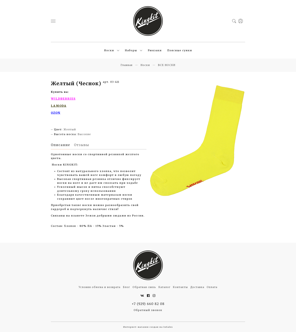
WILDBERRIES (63, 99)
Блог (126, 287)
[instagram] (154, 296)
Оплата (212, 287)
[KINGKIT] (148, 21)
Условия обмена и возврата (99, 287)
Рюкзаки (155, 50)
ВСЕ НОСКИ (166, 65)
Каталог (164, 287)
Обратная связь (144, 287)
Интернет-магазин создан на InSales (148, 327)
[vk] (142, 296)
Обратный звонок (148, 310)
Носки (109, 50)
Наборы (131, 50)
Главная (127, 65)
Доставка (197, 287)
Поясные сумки (179, 50)
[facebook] (148, 296)
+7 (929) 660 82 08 (148, 304)
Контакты (180, 287)
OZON (55, 113)
